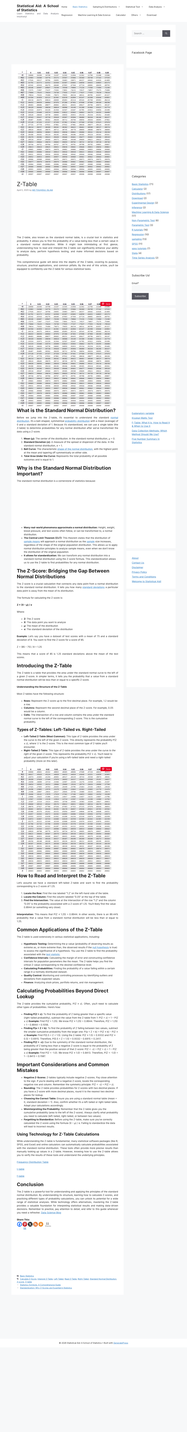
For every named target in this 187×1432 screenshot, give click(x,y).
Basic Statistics (80, 6)
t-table (20, 1169)
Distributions (139, 193)
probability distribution (77, 421)
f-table (20, 1176)
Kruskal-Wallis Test (142, 418)
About (135, 558)
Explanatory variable (143, 413)
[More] (40, 1224)
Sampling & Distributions (105, 6)
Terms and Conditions (144, 576)
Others (134, 15)
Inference (137, 207)
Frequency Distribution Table (32, 1162)
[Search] (166, 33)
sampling (137, 239)
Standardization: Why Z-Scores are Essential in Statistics (46, 1288)
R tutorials (137, 229)
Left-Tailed (59, 1279)
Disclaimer (137, 567)
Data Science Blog (51, 1212)
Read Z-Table (71, 1279)
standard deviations (93, 587)
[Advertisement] (67, 44)
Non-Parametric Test (143, 220)
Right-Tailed (83, 1279)
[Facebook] (19, 1224)
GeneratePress (120, 1343)
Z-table (28, 1282)
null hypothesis (100, 947)
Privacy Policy (139, 572)
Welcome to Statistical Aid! (146, 581)
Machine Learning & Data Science (94, 15)
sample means (32, 541)
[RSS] (35, 1224)
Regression (67, 15)
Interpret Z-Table (45, 1279)
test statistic (53, 954)
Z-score (20, 1282)
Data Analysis (155, 6)
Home (64, 6)
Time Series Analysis (143, 257)
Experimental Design (143, 203)
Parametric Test (140, 225)
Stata (135, 253)
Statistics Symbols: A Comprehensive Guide (40, 1285)
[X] (30, 1224)
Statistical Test (133, 6)
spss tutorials (139, 248)
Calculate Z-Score (28, 1279)
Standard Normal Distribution (103, 1279)
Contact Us (138, 562)
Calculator (121, 15)
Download (151, 15)
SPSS (135, 243)
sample (91, 541)
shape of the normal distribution (75, 449)
